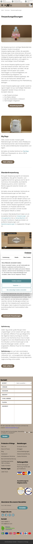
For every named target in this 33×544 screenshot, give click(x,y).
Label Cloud (4, 471)
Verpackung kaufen (16, 106)
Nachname (5, 391)
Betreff (4, 383)
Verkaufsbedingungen (23, 451)
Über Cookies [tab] (27, 257)
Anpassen (15, 285)
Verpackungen (21, 216)
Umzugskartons (6, 218)
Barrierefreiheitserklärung (8, 459)
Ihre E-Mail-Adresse (6, 505)
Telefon (4, 402)
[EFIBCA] (28, 494)
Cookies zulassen (16, 281)
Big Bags (26, 151)
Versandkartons (20, 218)
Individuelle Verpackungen (11, 316)
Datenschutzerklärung (11, 427)
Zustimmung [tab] (6, 257)
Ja (27, 432)
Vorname (4, 387)
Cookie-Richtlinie (22, 456)
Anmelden (22, 508)
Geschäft (4, 394)
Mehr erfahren (8, 162)
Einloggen (20, 449)
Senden (4, 436)
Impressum (4, 454)
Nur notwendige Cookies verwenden (16, 290)
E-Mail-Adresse (6, 398)
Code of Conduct (6, 465)
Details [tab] (16, 257)
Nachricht (5, 406)
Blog (2, 451)
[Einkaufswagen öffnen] (30, 5)
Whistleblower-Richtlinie (8, 456)
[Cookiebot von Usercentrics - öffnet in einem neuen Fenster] (24, 253)
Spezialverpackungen (8, 224)
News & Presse (5, 449)
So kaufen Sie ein (22, 446)
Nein (31, 432)
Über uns (3, 446)
